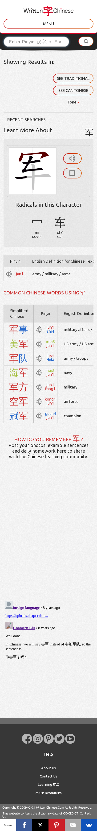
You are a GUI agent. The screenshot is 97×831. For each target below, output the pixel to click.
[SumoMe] (89, 825)
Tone (72, 102)
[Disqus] (48, 537)
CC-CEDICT (70, 813)
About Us (48, 768)
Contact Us (48, 776)
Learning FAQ (48, 784)
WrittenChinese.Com (50, 807)
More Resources (49, 793)
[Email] (73, 825)
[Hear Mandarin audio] (72, 158)
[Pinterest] (56, 825)
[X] (40, 825)
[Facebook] (24, 825)
